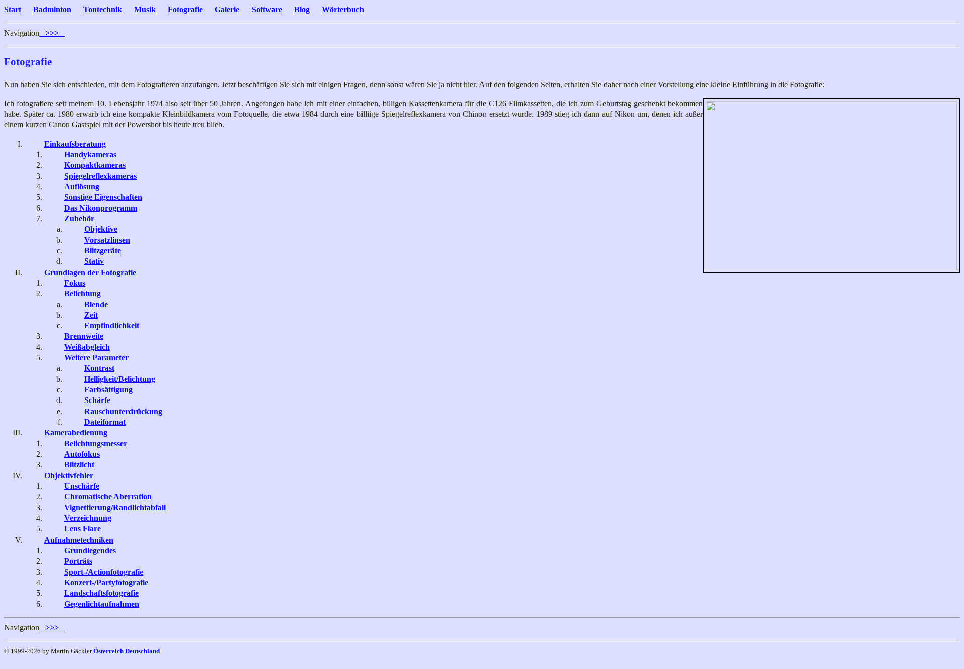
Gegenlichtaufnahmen (101, 604)
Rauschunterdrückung (123, 411)
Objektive (100, 229)
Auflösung (81, 186)
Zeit (91, 315)
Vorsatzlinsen (107, 240)
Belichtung (82, 293)
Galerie (227, 9)
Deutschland (142, 651)
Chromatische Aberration (108, 496)
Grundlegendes (90, 550)
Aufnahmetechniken (78, 540)
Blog (302, 9)
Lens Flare (82, 528)
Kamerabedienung (75, 432)
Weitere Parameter (96, 357)
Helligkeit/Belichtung (119, 379)
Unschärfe (81, 486)
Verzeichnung (87, 518)
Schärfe (97, 400)
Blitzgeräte (102, 250)
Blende (96, 304)
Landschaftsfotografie (101, 593)
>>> (52, 33)
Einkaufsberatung (75, 144)
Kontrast (99, 368)
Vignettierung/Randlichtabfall (115, 507)
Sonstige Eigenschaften (103, 197)
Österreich (108, 651)
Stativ (94, 261)
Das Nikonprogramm (100, 208)
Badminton (52, 9)
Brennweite (83, 336)
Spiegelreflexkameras (100, 176)
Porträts (78, 561)
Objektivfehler (68, 475)
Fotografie (185, 9)
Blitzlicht (79, 464)
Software (267, 9)
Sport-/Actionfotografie (103, 572)
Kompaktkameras (95, 165)
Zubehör (79, 218)
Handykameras (90, 154)
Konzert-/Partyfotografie (106, 582)
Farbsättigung (108, 389)
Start (12, 9)
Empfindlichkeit (111, 325)
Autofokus (82, 454)
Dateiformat (105, 422)
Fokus (74, 283)
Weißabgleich (87, 347)
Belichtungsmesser (95, 443)
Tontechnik (102, 9)
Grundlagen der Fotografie (90, 272)
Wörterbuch (343, 9)
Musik (145, 9)
